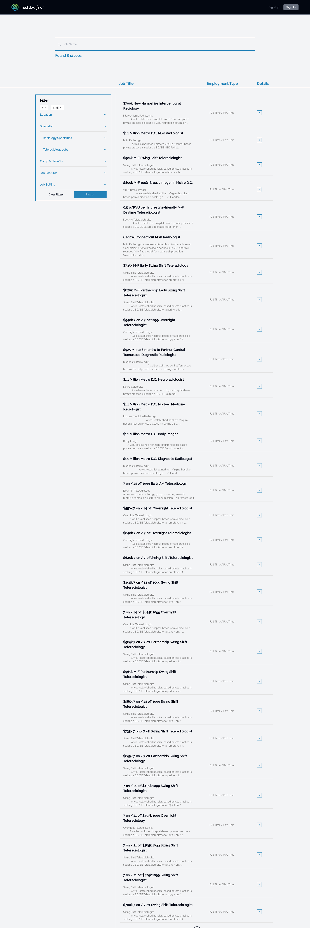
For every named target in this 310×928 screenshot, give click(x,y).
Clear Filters (56, 194)
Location (46, 114)
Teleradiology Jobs (55, 149)
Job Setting (47, 184)
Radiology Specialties (57, 138)
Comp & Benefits (51, 161)
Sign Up (274, 7)
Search (90, 194)
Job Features (48, 173)
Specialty (46, 126)
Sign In (291, 7)
